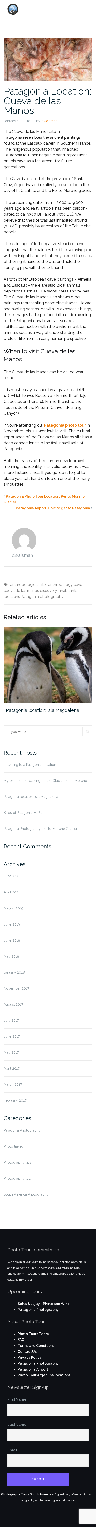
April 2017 (11, 1068)
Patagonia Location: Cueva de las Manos (48, 100)
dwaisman (49, 121)
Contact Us (27, 1352)
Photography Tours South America (26, 1494)
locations (12, 596)
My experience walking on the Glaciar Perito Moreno (45, 781)
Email (12, 1450)
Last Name (17, 1425)
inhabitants (67, 590)
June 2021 (12, 876)
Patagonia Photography (22, 1130)
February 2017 (15, 1100)
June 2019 (12, 924)
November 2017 (16, 988)
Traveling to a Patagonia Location (30, 765)
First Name (17, 1399)
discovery (48, 590)
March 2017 (13, 1084)
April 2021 (12, 892)
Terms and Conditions (36, 1346)
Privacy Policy (29, 1357)
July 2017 (11, 1020)
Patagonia (30, 596)
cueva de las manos (21, 590)
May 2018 (11, 956)
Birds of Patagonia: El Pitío (24, 813)
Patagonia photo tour (65, 425)
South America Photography (26, 1194)
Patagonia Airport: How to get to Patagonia (53, 508)
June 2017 (12, 1036)
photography (51, 596)
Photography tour (18, 1178)
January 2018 (14, 972)
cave (78, 585)
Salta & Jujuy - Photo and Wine (44, 1304)
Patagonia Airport (33, 1369)
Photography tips (17, 1162)
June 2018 (12, 940)
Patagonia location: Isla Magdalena (42, 710)
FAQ (21, 1340)
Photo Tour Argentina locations (44, 1375)
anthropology (60, 585)
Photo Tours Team (33, 1334)
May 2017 (11, 1052)
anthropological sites (28, 585)
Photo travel (13, 1146)
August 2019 (13, 908)
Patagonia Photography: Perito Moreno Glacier (40, 829)
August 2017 (13, 1004)
